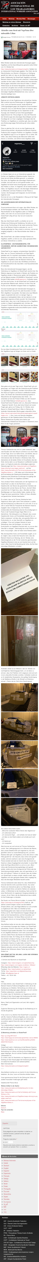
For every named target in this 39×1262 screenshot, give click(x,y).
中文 (5, 1212)
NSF (5, 1247)
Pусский (6, 1191)
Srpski (6, 1196)
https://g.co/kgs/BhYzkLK (9, 1036)
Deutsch (3, 1108)
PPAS (5, 1233)
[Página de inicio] (5, 9)
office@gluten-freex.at (12, 973)
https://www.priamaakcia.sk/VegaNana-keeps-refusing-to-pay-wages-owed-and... (19, 467)
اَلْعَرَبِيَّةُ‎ (6, 1204)
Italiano (6, 1181)
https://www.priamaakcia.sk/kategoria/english (14, 69)
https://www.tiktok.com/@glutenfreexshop (18, 971)
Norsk (5, 1184)
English (6, 1168)
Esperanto (7, 1173)
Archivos (15, 25)
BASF (5, 1245)
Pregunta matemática (10, 1139)
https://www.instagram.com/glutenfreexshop (21, 963)
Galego (6, 1178)
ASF (5, 1221)
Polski (6, 1186)
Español (6, 1171)
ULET (5, 1228)
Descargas (31, 19)
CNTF (5, 1240)
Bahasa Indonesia (10, 1160)
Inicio (5, 19)
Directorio (26, 22)
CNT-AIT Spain (8, 1242)
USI (5, 1226)
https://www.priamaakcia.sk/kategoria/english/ (15, 1066)
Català (6, 1163)
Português (7, 1189)
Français (6, 1176)
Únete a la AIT (25, 25)
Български (7, 1202)
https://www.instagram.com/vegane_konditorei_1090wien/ (18, 965)
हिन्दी (5, 1207)
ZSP (5, 1259)
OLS (5, 1223)
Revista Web (21, 19)
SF (4, 1231)
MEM (5, 1250)
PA (4, 1235)
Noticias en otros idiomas (12, 22)
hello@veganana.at (20, 279)
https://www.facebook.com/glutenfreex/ (19, 969)
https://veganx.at (24, 967)
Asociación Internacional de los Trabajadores (22, 6)
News (2, 1112)
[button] (9, 1123)
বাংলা (5, 1209)
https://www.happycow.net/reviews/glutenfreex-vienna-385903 (19, 1038)
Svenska (6, 1199)
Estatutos (6, 25)
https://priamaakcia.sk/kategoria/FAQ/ (12, 902)
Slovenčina (7, 1194)
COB (5, 1238)
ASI (5, 1256)
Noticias (11, 19)
